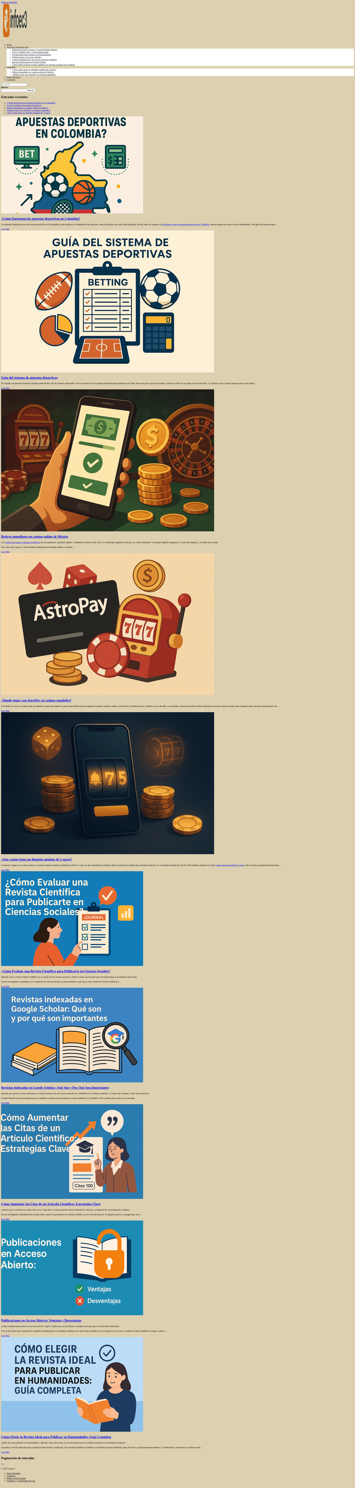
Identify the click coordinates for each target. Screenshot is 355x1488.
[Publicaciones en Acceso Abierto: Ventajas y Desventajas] (72, 1314)
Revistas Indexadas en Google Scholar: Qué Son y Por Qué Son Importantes (55, 1087)
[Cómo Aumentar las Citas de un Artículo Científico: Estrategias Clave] (72, 1198)
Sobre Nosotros (13, 77)
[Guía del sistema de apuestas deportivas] (107, 372)
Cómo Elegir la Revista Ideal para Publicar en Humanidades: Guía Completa (56, 1437)
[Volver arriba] (2, 1486)
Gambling (11, 67)
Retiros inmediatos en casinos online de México (33, 72)
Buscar (4, 87)
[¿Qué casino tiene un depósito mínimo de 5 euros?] (107, 853)
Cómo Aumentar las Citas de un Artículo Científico (34, 60)
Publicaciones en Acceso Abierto (26, 57)
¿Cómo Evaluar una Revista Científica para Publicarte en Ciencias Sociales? (55, 971)
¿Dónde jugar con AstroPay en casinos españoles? (34, 74)
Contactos (11, 79)
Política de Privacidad (16, 1478)
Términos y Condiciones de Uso (21, 1481)
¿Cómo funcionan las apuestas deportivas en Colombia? (31, 103)
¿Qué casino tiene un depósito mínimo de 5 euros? (34, 69)
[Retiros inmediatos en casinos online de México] (107, 530)
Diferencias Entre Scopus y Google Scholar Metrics (34, 50)
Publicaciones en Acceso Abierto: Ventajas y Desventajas (41, 1320)
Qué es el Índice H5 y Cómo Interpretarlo (30, 52)
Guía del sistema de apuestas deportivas (24, 105)
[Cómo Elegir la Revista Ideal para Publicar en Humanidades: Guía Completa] (72, 1431)
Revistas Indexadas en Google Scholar (29, 62)
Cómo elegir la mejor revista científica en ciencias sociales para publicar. (43, 65)
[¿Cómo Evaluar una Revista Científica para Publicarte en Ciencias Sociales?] (72, 965)
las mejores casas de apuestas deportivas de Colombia (185, 224)
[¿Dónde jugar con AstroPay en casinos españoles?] (107, 694)
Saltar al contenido (9, 2)
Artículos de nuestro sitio (17, 47)
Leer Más (5, 229)
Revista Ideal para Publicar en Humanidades (31, 55)
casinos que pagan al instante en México (22, 542)
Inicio (9, 45)
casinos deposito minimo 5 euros (230, 865)
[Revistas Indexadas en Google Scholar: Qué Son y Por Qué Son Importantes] (72, 1081)
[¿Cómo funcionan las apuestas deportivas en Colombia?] (72, 212)
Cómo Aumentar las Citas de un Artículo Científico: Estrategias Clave (51, 1204)
